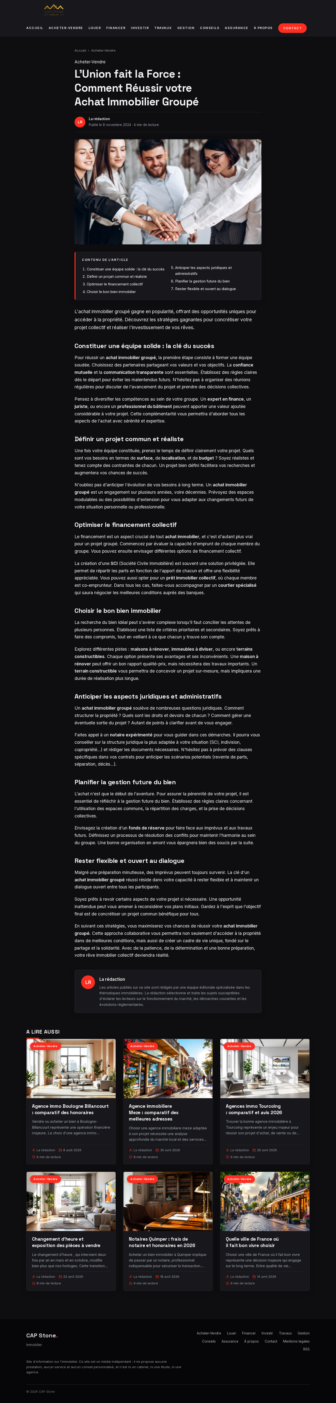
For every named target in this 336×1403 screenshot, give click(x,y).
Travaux (163, 28)
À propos (263, 28)
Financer (115, 28)
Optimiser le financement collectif (115, 284)
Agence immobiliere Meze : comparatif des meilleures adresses (154, 1112)
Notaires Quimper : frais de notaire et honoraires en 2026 (162, 1242)
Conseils (209, 28)
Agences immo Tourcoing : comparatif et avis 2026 (254, 1109)
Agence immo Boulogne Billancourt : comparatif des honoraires (70, 1109)
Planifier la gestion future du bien (202, 281)
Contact (292, 28)
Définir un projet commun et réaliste (117, 276)
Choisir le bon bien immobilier (111, 292)
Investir (140, 28)
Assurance (236, 28)
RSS (306, 1349)
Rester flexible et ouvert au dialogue (205, 289)
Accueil (34, 28)
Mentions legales (296, 1341)
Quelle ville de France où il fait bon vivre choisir (252, 1242)
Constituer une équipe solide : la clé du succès (126, 269)
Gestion (186, 28)
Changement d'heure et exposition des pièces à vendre (66, 1242)
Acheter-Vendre (66, 28)
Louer (95, 28)
